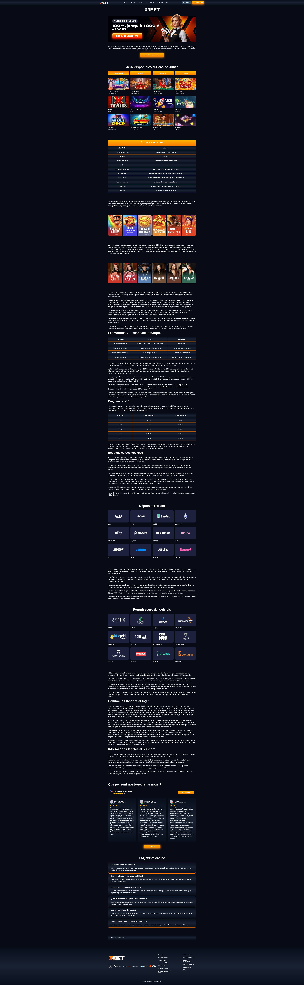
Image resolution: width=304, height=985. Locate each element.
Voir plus (152, 846)
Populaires (117, 73)
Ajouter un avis (186, 792)
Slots (184, 73)
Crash (162, 73)
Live (139, 73)
